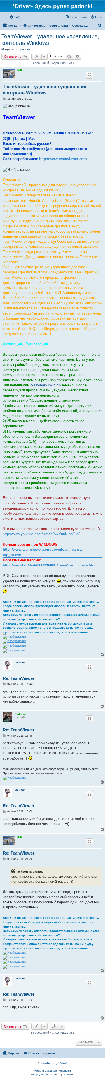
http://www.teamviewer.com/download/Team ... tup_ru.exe (43, 552)
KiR (19, 70)
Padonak (21, 714)
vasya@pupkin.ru (45, 385)
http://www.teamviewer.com (63, 159)
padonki (25, 49)
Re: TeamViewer (18, 678)
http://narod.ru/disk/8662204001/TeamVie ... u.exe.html (50, 565)
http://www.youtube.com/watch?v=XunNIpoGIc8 (41, 534)
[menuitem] (14, 17)
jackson (20, 662)
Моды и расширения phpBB (52, 1070)
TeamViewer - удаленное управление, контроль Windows (50, 39)
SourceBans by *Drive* (52, 1063)
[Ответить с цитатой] (89, 75)
